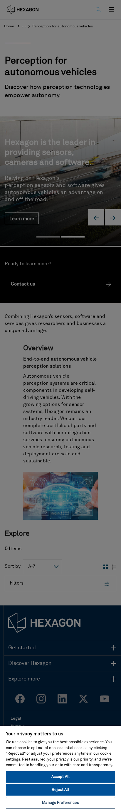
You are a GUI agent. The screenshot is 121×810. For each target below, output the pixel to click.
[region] (60, 767)
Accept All (60, 777)
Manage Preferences (60, 803)
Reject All (60, 790)
